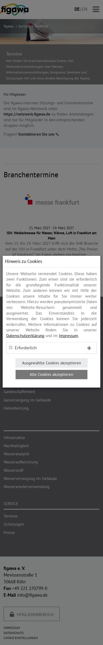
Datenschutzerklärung (25, 335)
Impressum (68, 335)
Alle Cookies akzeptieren (51, 374)
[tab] (51, 347)
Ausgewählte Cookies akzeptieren (51, 363)
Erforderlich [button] (26, 347)
